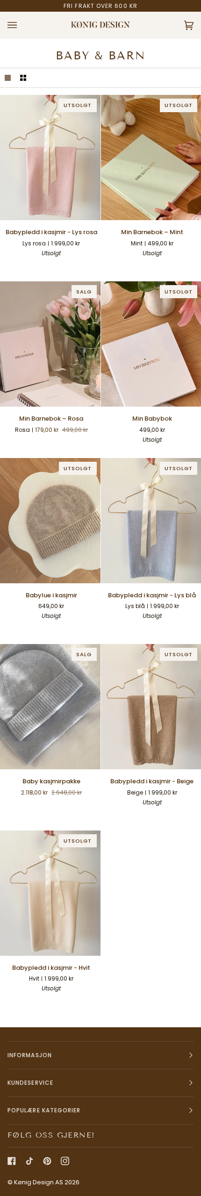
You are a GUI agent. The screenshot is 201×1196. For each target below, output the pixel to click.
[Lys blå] (60, 267)
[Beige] (43, 267)
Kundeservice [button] (30, 1083)
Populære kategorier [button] (44, 1110)
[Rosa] (143, 267)
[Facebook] (11, 1161)
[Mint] (160, 267)
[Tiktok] (29, 1161)
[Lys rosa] (77, 267)
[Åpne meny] (21, 25)
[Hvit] (26, 267)
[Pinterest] (47, 1161)
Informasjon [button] (29, 1055)
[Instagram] (65, 1161)
